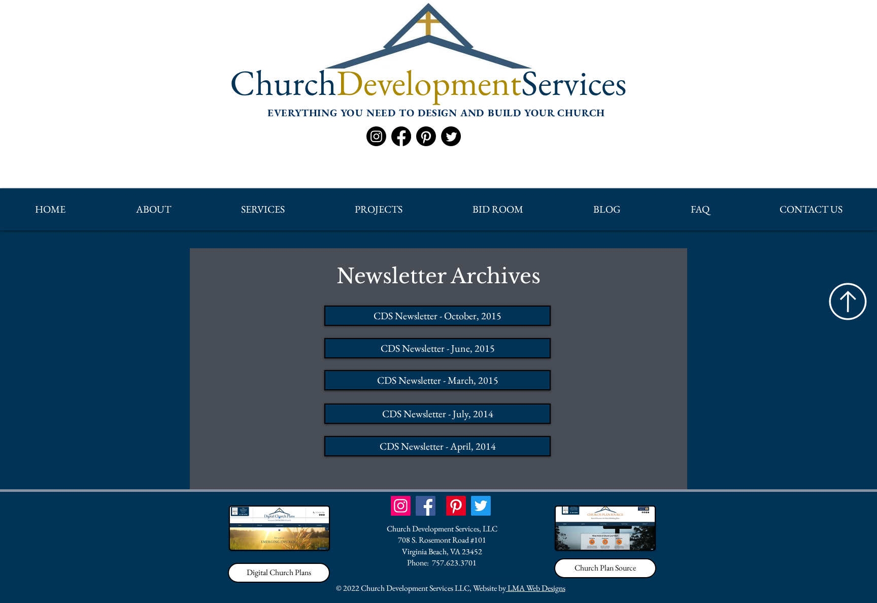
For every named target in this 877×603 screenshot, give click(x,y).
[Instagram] (376, 136)
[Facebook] (401, 136)
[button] (153, 209)
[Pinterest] (426, 136)
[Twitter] (451, 136)
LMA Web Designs (535, 588)
